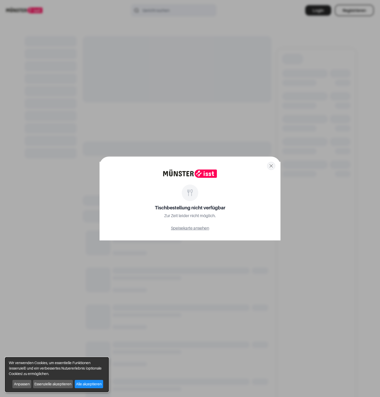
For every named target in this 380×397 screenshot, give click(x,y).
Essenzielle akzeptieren (52, 384)
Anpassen (22, 384)
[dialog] (57, 374)
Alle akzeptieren (89, 384)
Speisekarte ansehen (190, 228)
